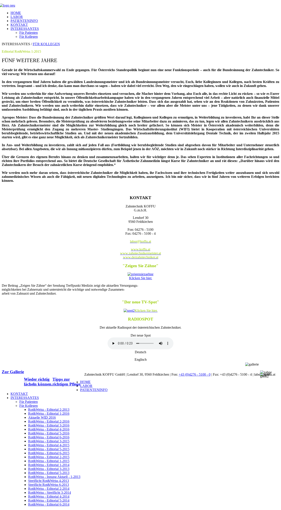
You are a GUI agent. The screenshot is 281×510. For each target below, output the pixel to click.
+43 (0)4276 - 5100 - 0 (195, 374)
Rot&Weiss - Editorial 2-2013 (48, 409)
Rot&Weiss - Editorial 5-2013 (48, 473)
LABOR (17, 17)
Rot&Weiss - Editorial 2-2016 (48, 421)
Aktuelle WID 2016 (42, 417)
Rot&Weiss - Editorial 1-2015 (48, 461)
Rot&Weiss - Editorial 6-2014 (48, 504)
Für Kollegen (28, 36)
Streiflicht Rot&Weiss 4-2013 (48, 481)
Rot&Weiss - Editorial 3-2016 (48, 425)
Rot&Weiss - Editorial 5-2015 (48, 449)
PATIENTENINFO (24, 21)
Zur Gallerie (13, 371)
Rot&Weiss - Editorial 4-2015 (48, 445)
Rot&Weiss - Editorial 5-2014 (48, 500)
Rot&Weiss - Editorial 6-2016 (48, 437)
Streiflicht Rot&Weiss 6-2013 (48, 485)
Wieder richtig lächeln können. (38, 381)
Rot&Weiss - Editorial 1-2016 (48, 413)
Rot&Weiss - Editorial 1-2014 (48, 465)
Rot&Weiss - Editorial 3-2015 (48, 441)
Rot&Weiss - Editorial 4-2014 (48, 496)
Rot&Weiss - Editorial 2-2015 (48, 457)
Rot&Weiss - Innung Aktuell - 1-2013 (54, 477)
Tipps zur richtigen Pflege (66, 381)
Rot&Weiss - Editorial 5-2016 (48, 433)
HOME (16, 13)
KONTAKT (19, 25)
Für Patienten (28, 32)
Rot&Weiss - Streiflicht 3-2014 (49, 492)
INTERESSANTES (25, 29)
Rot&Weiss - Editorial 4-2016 (48, 429)
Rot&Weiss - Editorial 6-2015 (48, 453)
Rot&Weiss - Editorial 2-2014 (48, 488)
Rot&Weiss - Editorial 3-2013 (48, 469)
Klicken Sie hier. (140, 278)
